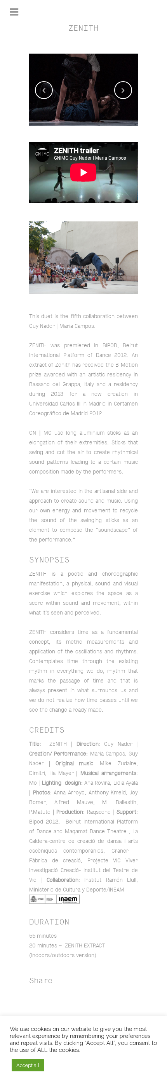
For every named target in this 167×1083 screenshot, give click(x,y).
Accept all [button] (28, 1065)
